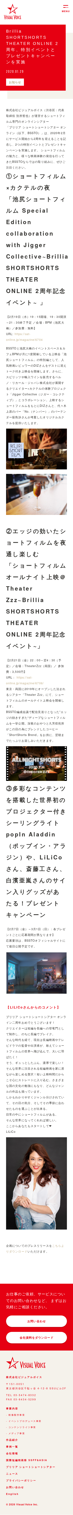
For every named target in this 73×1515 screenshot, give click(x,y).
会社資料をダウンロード (36, 1337)
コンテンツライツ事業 (22, 1427)
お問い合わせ (36, 1321)
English (12, 1494)
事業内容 (12, 1408)
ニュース (12, 1474)
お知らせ (15, 82)
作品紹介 (12, 1440)
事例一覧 (12, 1447)
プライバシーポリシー (21, 1480)
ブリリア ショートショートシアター (31, 1467)
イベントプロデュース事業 (25, 1421)
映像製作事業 (17, 1415)
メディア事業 (17, 1433)
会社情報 (12, 1453)
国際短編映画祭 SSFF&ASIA (26, 1460)
